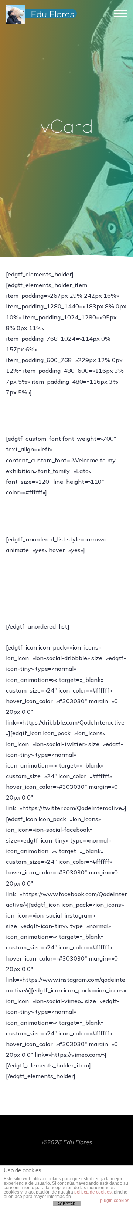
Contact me (34, 610)
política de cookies (93, 1192)
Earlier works (36, 566)
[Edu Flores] (15, 13)
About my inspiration (47, 588)
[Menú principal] (120, 14)
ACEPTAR (66, 1204)
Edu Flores (52, 13)
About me (32, 599)
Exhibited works (40, 577)
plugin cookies (114, 1200)
